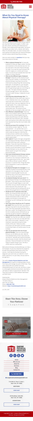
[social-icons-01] (11, 354)
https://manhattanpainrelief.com (16, 286)
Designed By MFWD (19, 415)
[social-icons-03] (18, 354)
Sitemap (11, 415)
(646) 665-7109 (10, 284)
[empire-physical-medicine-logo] (16, 346)
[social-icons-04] (22, 354)
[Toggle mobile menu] (30, 6)
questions (19, 57)
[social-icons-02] (14, 354)
